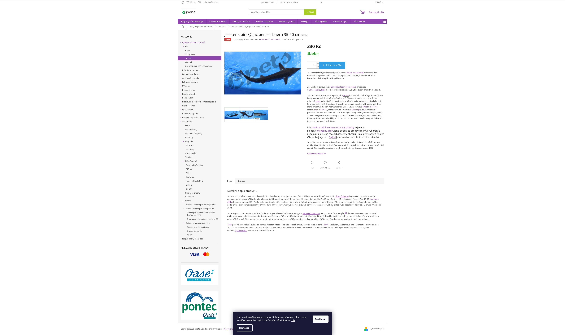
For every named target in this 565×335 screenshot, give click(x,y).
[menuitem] (192, 21)
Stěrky (189, 169)
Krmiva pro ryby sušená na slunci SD (202, 219)
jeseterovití (358, 72)
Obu (310, 89)
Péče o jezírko (188, 90)
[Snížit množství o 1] (317, 67)
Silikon (189, 185)
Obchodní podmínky (289, 2)
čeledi (349, 72)
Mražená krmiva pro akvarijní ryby (201, 204)
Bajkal (332, 137)
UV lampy (186, 86)
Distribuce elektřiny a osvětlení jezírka (199, 101)
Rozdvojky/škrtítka (194, 165)
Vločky (189, 234)
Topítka (188, 157)
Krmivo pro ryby (189, 94)
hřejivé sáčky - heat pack (193, 238)
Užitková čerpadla (190, 113)
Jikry (325, 224)
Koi (186, 46)
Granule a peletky (194, 231)
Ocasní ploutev (358, 109)
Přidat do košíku (334, 65)
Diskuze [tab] (241, 181)
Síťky (188, 173)
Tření (229, 224)
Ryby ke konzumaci (190, 70)
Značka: (292, 39)
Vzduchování (187, 109)
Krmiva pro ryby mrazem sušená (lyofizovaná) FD (201, 214)
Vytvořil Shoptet (377, 328)
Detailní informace (315, 153)
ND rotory (190, 149)
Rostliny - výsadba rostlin (193, 117)
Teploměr (190, 177)
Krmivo (188, 200)
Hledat (310, 12)
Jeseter (188, 58)
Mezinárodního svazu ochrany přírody (333, 127)
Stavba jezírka (188, 105)
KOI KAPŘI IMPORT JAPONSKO (198, 66)
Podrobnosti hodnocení (269, 39)
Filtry (187, 125)
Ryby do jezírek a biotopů (193, 42)
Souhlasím (320, 319)
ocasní (346, 95)
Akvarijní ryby (191, 129)
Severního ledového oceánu (343, 86)
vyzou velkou (241, 230)
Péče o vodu (187, 97)
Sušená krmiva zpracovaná (198, 223)
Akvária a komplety (193, 133)
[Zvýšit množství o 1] (317, 63)
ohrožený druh (324, 130)
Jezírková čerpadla (190, 78)
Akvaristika (187, 121)
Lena (323, 89)
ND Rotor (190, 145)
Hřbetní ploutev (370, 106)
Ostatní (188, 62)
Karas (187, 50)
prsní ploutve (320, 109)
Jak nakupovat (267, 2)
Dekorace (189, 196)
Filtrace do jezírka (190, 82)
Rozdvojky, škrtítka (194, 181)
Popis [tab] (229, 181)
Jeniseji (316, 89)
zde (293, 320)
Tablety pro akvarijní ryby (198, 227)
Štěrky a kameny (192, 192)
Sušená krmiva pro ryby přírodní (200, 208)
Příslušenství (191, 161)
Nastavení (244, 328)
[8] (346, 213)
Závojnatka (190, 54)
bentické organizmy (311, 213)
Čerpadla (189, 141)
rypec (318, 101)
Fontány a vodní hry (190, 74)
